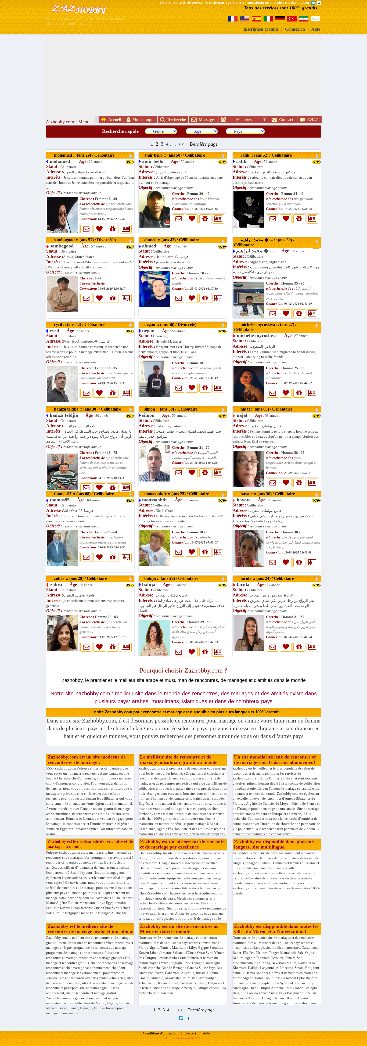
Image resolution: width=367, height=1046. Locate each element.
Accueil (113, 119)
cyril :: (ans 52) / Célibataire (77, 324)
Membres (243, 119)
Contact (285, 119)
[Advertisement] (183, 74)
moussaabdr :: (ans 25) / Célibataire (175, 493)
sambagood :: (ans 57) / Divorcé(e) (82, 240)
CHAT (312, 119)
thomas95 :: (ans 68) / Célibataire (81, 493)
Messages (206, 119)
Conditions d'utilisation (160, 1033)
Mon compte (142, 119)
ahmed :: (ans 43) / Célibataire (170, 240)
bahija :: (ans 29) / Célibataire (169, 578)
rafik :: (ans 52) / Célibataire (263, 155)
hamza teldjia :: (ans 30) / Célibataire (85, 409)
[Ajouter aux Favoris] (99, 229)
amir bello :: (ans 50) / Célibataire (173, 155)
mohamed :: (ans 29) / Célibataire (81, 155)
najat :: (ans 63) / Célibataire (263, 409)
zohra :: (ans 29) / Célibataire (78, 578)
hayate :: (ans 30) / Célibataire (265, 493)
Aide (315, 29)
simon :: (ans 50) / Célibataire (169, 409)
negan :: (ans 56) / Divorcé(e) (168, 324)
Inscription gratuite (261, 29)
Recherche (175, 119)
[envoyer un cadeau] (112, 229)
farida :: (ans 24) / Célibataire (264, 578)
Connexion (295, 29)
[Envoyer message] (86, 229)
